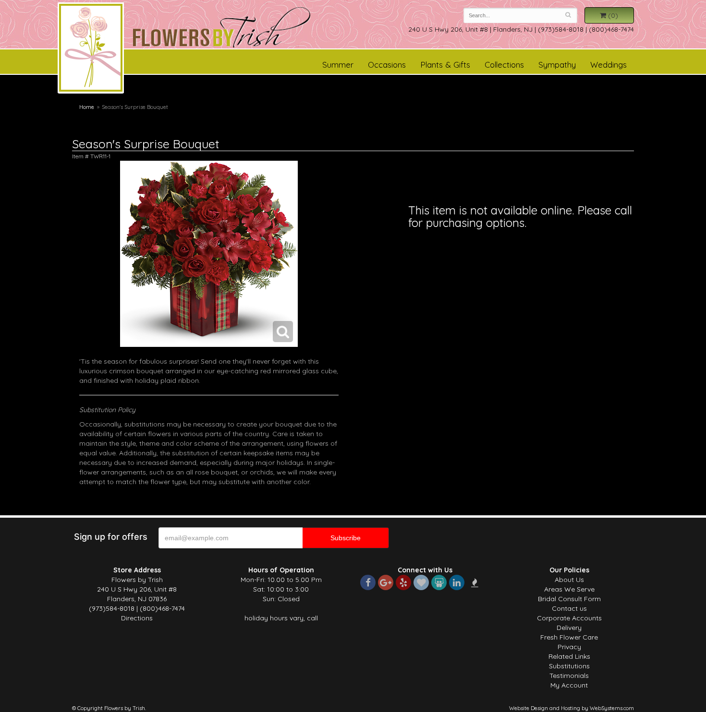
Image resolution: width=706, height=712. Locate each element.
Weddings (608, 64)
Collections (504, 64)
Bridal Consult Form (569, 598)
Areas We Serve (569, 589)
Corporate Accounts (569, 618)
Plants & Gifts (445, 64)
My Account (569, 685)
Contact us (569, 608)
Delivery (569, 627)
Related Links (569, 656)
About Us (569, 579)
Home (86, 107)
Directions (137, 618)
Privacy (569, 646)
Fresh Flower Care (569, 637)
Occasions (387, 64)
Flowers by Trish (91, 49)
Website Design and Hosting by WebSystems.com (571, 708)
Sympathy (557, 64)
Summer (337, 64)
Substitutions (569, 666)
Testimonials (569, 675)
